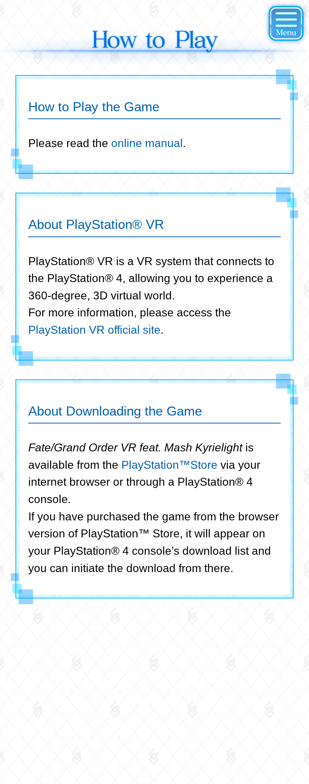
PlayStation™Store (169, 464)
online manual (147, 143)
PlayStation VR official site (94, 329)
